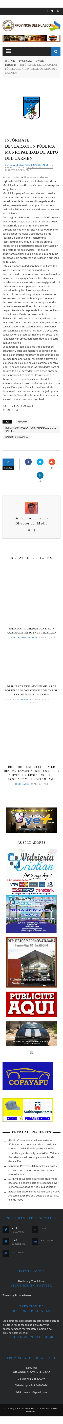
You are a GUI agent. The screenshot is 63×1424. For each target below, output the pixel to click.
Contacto (12, 57)
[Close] (5, 13)
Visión (9, 50)
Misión (9, 43)
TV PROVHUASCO (16, 36)
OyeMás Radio (15, 29)
